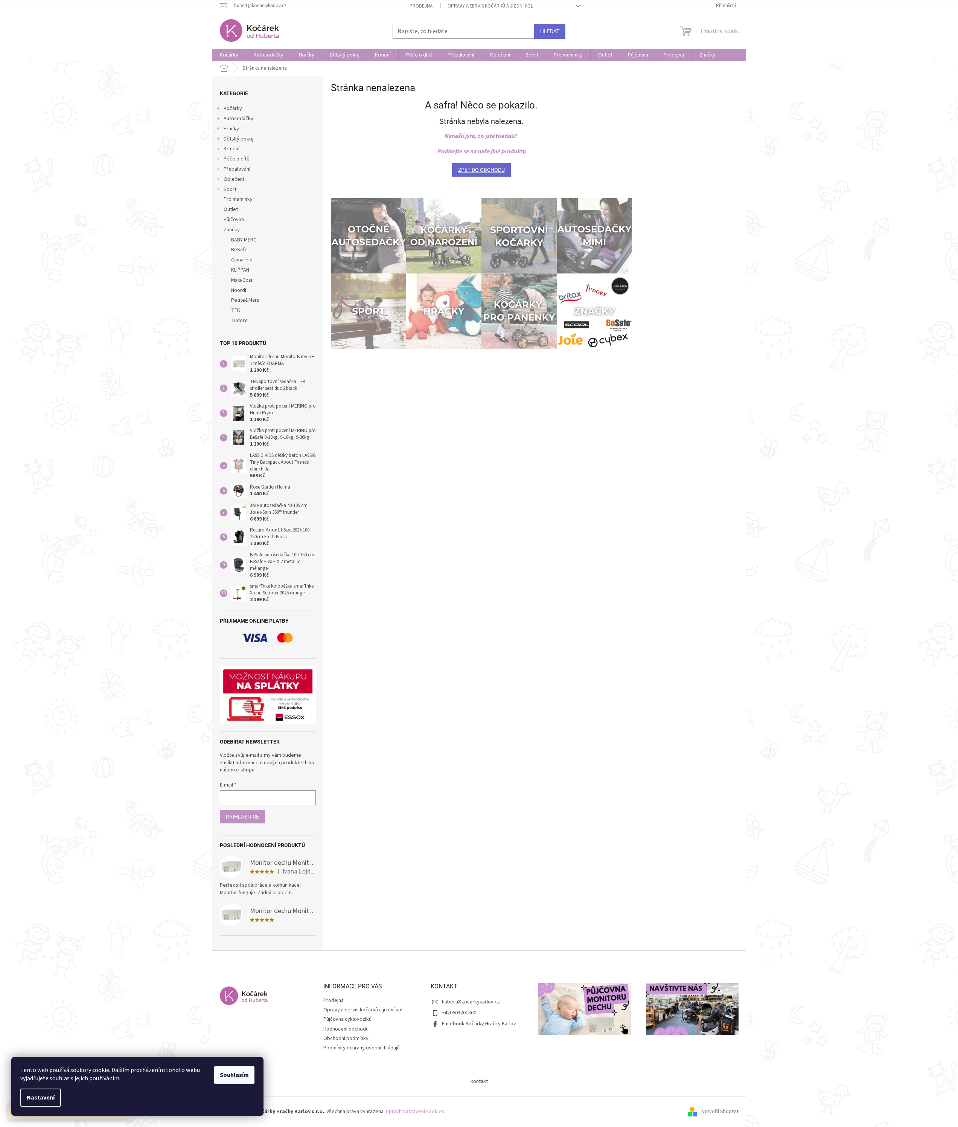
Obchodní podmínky (346, 1038)
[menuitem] (229, 55)
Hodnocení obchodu (346, 1029)
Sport (230, 189)
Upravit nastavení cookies (415, 1111)
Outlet (231, 209)
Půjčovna (234, 219)
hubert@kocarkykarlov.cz (471, 1002)
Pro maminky (238, 199)
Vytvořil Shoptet (720, 1111)
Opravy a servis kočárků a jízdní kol (490, 6)
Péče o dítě (237, 159)
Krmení (231, 149)
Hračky (231, 129)
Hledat (549, 31)
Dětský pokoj (238, 139)
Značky (232, 230)
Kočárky (233, 108)
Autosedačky (238, 118)
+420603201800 (459, 1013)
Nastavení (41, 1097)
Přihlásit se (242, 817)
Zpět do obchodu (481, 170)
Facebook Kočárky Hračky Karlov (479, 1024)
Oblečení (234, 179)
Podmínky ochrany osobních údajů (361, 1048)
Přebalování (237, 169)
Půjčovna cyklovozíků (347, 1019)
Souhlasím (234, 1075)
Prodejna (421, 6)
